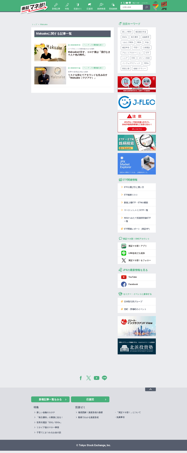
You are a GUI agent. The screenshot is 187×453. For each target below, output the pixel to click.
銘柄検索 (101, 8)
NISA (139, 42)
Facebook (121, 3)
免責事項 (120, 417)
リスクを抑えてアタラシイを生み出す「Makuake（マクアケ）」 (87, 76)
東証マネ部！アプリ (137, 246)
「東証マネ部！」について (139, 3)
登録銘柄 (113, 8)
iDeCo (124, 37)
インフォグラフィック (131, 63)
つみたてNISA (127, 42)
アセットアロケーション (132, 53)
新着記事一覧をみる (50, 399)
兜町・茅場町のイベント (135, 309)
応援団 (90, 8)
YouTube (127, 3)
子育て (136, 48)
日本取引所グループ (133, 301)
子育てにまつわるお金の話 (49, 432)
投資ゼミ (78, 8)
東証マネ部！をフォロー (139, 260)
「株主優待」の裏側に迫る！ (50, 417)
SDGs (146, 63)
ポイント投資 (144, 58)
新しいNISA (126, 32)
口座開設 (146, 48)
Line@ (130, 3)
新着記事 (56, 8)
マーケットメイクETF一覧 (136, 210)
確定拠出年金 (140, 32)
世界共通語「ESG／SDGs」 (49, 422)
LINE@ (105, 378)
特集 (67, 8)
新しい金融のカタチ (46, 412)
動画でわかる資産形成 (88, 417)
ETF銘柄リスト (131, 195)
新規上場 (125, 68)
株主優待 (134, 37)
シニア (125, 58)
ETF (147, 53)
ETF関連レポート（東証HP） (137, 229)
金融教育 (145, 37)
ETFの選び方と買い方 (134, 187)
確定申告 (125, 48)
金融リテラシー (139, 68)
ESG (133, 58)
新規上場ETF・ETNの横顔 (136, 202)
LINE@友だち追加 (136, 253)
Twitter (124, 3)
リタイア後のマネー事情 (48, 427)
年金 (147, 42)
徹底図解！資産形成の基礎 (90, 412)
